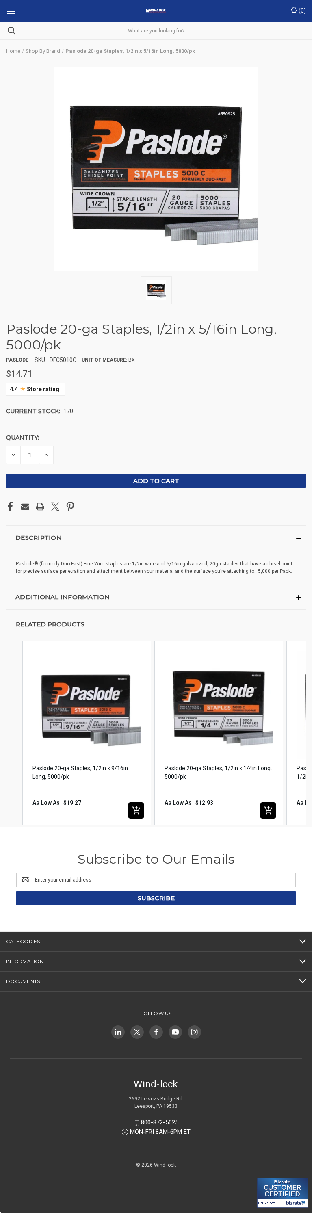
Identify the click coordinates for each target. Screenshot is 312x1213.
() (301, 10)
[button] (156, 537)
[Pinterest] (70, 506)
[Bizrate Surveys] (268, 1173)
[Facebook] (10, 506)
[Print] (40, 506)
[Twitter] (55, 506)
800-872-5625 (159, 1122)
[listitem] (86, 733)
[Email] (25, 506)
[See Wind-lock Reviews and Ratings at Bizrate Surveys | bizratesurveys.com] (282, 1193)
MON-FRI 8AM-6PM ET (160, 1131)
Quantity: (22, 437)
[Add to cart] (136, 810)
